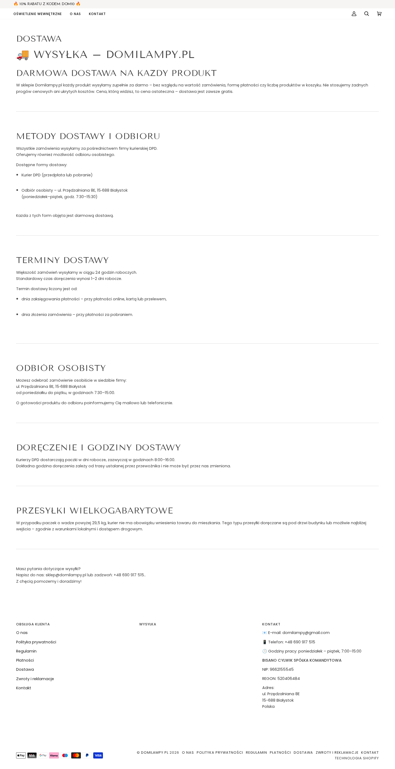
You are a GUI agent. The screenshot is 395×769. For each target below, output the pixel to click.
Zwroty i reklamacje (35, 678)
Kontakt (23, 688)
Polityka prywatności (36, 642)
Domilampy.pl (154, 752)
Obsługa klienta (33, 624)
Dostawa (25, 669)
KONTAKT (271, 624)
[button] (39, 13)
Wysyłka (147, 624)
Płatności (25, 660)
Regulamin (26, 651)
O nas (22, 632)
